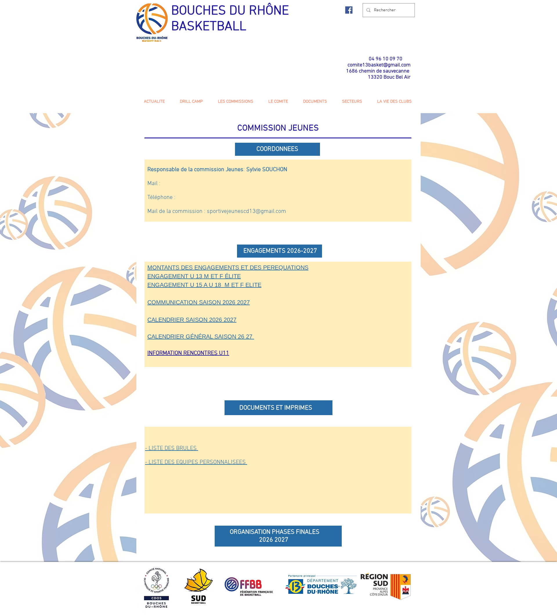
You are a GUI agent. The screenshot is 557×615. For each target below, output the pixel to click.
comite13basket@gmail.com (379, 65)
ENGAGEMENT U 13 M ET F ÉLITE (194, 276)
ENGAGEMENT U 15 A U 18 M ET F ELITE (204, 285)
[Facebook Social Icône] (348, 10)
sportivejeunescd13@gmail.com (246, 211)
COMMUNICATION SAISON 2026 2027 (198, 302)
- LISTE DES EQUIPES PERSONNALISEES (196, 462)
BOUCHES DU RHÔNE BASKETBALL (230, 19)
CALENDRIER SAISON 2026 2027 (191, 319)
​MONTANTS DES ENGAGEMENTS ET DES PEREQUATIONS (227, 267)
